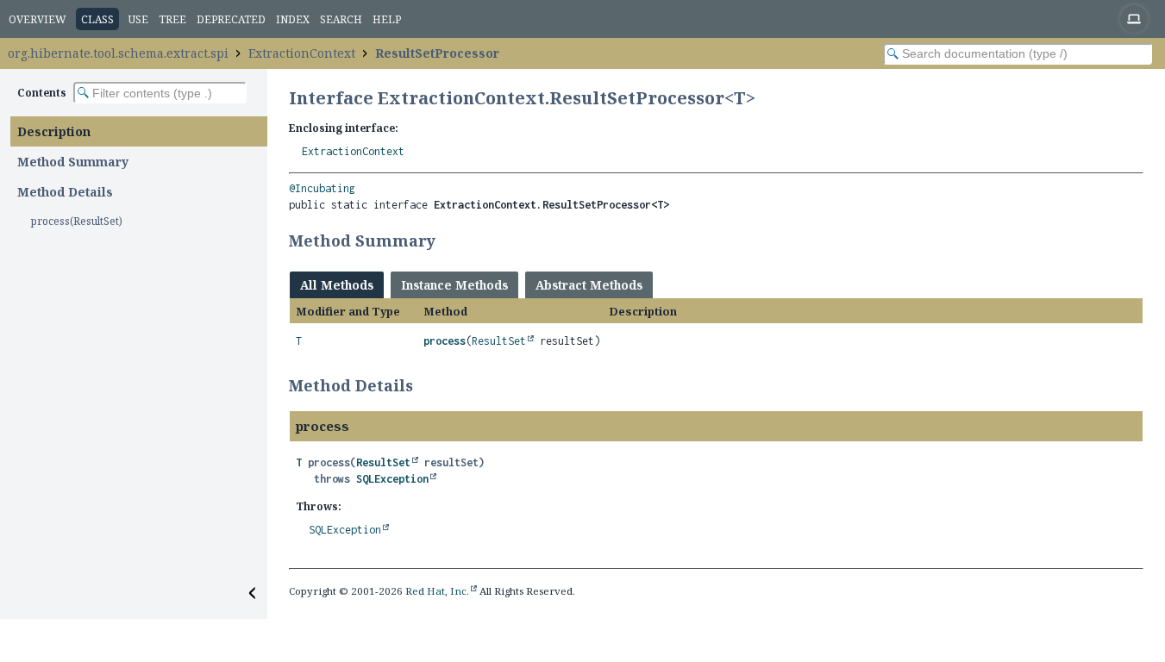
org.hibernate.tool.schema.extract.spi (118, 53)
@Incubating (322, 188)
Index (293, 19)
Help (387, 19)
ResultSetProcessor (437, 53)
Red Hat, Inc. (437, 590)
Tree (172, 19)
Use (138, 19)
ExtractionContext (301, 53)
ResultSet (499, 340)
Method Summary (72, 161)
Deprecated (231, 19)
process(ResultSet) (76, 221)
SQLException (392, 478)
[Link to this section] (447, 240)
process (444, 340)
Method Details (65, 192)
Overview (37, 19)
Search (341, 19)
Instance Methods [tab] (454, 285)
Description (54, 131)
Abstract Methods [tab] (589, 285)
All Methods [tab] (336, 285)
